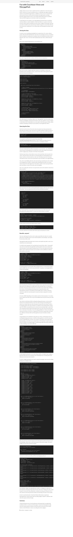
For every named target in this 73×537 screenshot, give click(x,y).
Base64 (41, 140)
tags (40, 1)
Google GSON (49, 267)
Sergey (24, 16)
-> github (51, 1)
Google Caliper (32, 322)
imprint (43, 1)
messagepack (27, 510)
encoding (30, 510)
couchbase (22, 510)
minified (40, 165)
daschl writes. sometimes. (25, 1)
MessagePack (37, 20)
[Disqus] (36, 522)
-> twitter (47, 1)
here (39, 158)
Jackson (42, 319)
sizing (37, 309)
